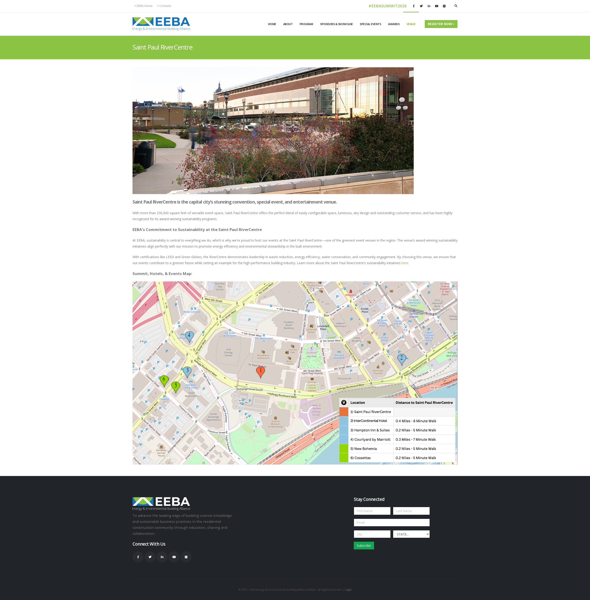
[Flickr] (444, 6)
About (288, 24)
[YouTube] (436, 6)
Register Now (440, 24)
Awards (393, 24)
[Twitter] (421, 6)
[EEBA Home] (161, 24)
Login (348, 589)
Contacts (165, 6)
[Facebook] (413, 6)
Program (306, 24)
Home (272, 24)
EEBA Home (145, 6)
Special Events (370, 24)
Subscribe (364, 545)
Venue (411, 24)
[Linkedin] (429, 6)
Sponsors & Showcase (336, 24)
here (404, 263)
